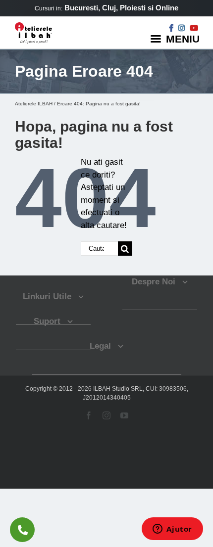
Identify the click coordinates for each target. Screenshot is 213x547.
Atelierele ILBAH (34, 103)
